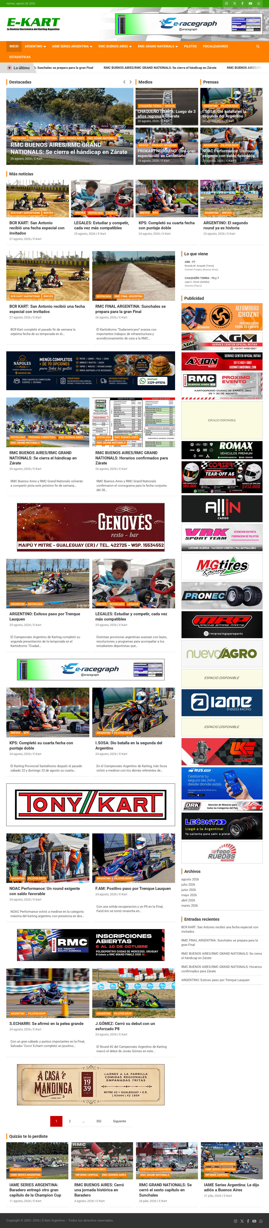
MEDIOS (170, 105)
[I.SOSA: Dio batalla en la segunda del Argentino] (133, 713)
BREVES (48, 212)
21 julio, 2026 (212, 1195)
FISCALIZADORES (215, 46)
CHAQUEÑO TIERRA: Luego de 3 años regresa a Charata (167, 114)
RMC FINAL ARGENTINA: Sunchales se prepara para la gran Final (130, 309)
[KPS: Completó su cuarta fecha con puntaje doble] (48, 713)
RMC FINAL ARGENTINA (128, 296)
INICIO (13, 46)
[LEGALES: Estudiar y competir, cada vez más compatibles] (133, 584)
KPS (155, 212)
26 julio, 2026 (147, 1201)
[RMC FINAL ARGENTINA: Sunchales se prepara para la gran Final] (133, 276)
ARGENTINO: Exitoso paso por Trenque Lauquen (215, 980)
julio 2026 (188, 884)
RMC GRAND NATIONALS (156, 46)
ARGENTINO (33, 46)
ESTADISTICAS (19, 57)
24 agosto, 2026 (213, 121)
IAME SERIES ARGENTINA (70, 46)
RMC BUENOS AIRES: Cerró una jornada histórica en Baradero (99, 1190)
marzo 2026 (189, 905)
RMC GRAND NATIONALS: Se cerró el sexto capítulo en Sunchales (165, 1190)
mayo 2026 (189, 895)
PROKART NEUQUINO (164, 145)
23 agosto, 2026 (214, 233)
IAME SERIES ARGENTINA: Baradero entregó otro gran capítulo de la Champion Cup (35, 1190)
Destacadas (20, 82)
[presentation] (124, 82)
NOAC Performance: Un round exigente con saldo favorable (229, 153)
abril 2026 (188, 900)
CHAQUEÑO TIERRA (150, 105)
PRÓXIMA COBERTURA (42, 437)
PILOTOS (190, 46)
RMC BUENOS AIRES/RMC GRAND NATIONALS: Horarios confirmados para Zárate (63, 144)
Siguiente (119, 1121)
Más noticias (21, 173)
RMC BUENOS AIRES (113, 46)
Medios (145, 82)
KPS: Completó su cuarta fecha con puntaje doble (167, 225)
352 (98, 1121)
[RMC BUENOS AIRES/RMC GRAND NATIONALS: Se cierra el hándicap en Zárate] (48, 422)
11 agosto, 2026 (20, 1201)
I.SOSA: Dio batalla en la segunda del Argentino (224, 114)
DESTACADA (19, 131)
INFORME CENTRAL (87, 1174)
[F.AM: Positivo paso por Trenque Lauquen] (133, 858)
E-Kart (38, 158)
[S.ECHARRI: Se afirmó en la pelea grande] (48, 993)
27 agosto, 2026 (20, 239)
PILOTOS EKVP (230, 105)
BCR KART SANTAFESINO (25, 212)
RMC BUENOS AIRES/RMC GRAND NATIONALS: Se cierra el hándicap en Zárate (86, 68)
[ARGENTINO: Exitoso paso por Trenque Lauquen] (48, 584)
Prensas (211, 82)
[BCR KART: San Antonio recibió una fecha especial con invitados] (48, 276)
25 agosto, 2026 (84, 233)
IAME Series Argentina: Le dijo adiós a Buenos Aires (231, 1187)
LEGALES (111, 212)
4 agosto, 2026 (84, 1201)
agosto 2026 (190, 879)
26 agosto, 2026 (21, 158)
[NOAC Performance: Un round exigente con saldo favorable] (48, 858)
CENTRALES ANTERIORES (26, 1169)
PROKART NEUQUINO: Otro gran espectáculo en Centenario (166, 153)
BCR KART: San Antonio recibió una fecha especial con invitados (37, 228)
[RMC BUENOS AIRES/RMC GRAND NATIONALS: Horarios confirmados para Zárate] (133, 422)
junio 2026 (188, 890)
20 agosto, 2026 (148, 121)
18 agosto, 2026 (148, 160)
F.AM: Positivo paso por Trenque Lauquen (133, 888)
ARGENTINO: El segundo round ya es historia (225, 225)
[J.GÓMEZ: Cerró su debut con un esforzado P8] (133, 993)
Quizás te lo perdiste (28, 1136)
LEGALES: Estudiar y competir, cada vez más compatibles (101, 225)
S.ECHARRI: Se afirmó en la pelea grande (46, 1023)
